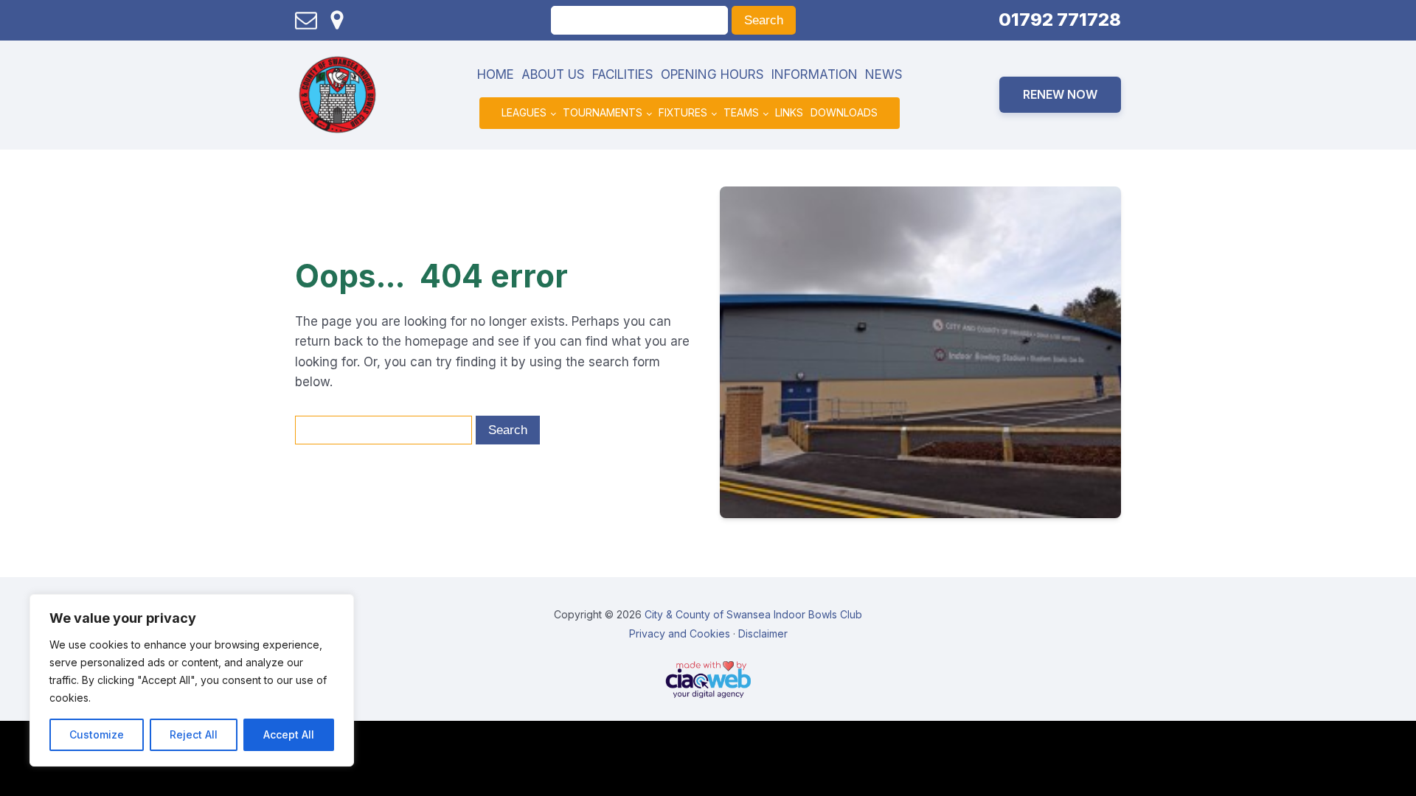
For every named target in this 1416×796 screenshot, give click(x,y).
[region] (192, 680)
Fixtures (683, 112)
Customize (96, 734)
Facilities (622, 74)
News (884, 74)
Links (789, 112)
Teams (741, 112)
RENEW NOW (1060, 94)
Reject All (194, 734)
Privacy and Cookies (679, 633)
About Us (553, 74)
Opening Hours (712, 74)
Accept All (288, 734)
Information (814, 74)
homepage (436, 341)
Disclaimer (763, 633)
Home (495, 74)
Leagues (524, 112)
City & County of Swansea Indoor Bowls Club (753, 614)
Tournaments (602, 112)
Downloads (844, 112)
